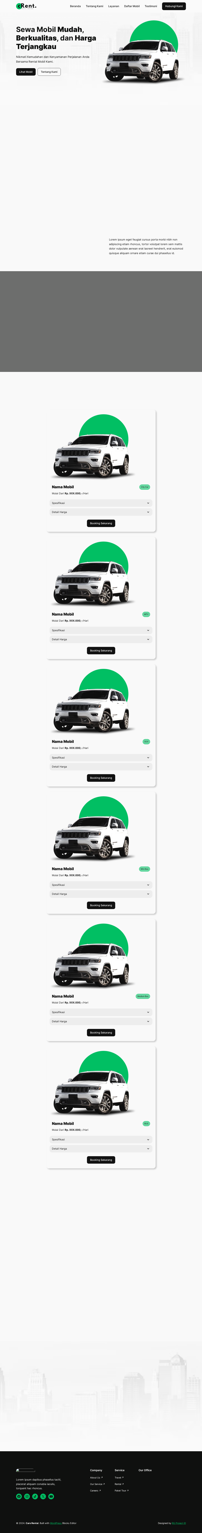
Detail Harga (59, 512)
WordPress (56, 1523)
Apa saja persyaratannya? (60, 1304)
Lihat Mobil (26, 71)
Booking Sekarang (101, 523)
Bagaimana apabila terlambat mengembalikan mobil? (75, 1335)
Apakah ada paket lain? (59, 1325)
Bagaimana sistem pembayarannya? (66, 1314)
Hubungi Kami (174, 6)
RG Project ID (179, 1523)
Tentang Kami (49, 71)
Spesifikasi (58, 503)
